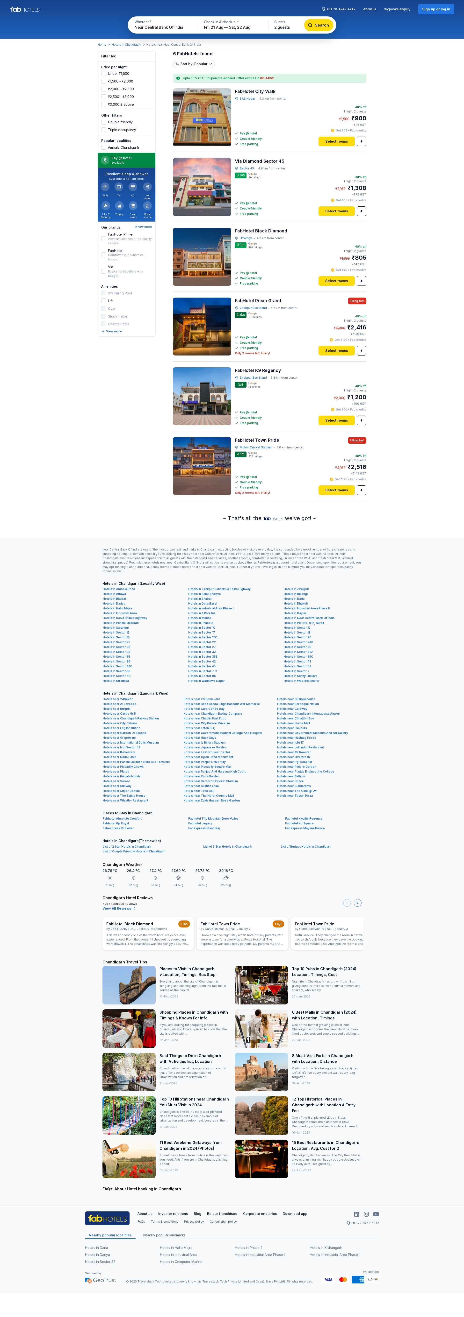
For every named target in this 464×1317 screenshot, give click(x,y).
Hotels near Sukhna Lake (201, 786)
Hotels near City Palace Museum (206, 723)
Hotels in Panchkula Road (121, 623)
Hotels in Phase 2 (200, 623)
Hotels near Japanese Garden (204, 747)
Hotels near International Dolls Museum (131, 742)
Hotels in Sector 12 (297, 627)
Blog (197, 1214)
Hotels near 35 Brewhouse (296, 699)
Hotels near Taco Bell (198, 791)
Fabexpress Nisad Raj (204, 828)
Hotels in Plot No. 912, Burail (304, 623)
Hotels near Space (290, 781)
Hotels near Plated (116, 771)
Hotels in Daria (294, 598)
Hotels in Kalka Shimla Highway (125, 618)
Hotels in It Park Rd (201, 613)
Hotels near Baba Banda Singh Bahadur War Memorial (221, 704)
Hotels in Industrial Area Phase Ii (307, 608)
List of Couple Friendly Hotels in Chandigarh (134, 851)
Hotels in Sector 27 (202, 647)
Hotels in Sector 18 (297, 632)
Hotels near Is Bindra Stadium (204, 742)
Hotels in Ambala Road (119, 589)
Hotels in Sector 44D (117, 666)
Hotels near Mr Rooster (294, 752)
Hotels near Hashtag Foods (296, 737)
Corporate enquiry (397, 9)
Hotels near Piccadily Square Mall (207, 766)
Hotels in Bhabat (114, 598)
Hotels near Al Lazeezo (119, 704)
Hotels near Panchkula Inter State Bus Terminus (136, 762)
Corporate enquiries (260, 1214)
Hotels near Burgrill (116, 709)
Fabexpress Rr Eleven (118, 828)
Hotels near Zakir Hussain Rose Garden (211, 800)
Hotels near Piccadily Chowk (123, 766)
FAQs (141, 1221)
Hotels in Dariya (114, 603)
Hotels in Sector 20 (297, 637)
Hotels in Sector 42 (202, 661)
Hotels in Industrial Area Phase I (210, 608)
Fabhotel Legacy (200, 823)
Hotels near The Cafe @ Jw (297, 791)
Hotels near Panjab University (204, 762)
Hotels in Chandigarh (126, 44)
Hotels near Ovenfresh (293, 757)
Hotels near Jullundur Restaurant (300, 747)
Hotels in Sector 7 (296, 671)
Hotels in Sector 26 (116, 647)
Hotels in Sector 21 (116, 642)
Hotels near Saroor (116, 781)
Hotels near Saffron (291, 776)
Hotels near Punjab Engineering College (305, 771)
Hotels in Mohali (199, 618)
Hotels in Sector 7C (116, 676)
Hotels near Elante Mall (293, 723)
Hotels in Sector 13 (116, 632)
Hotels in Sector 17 (201, 632)
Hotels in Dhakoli (296, 603)
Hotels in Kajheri (295, 613)
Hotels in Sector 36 (116, 661)
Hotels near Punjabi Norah (121, 776)
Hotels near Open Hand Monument (208, 757)
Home (102, 44)
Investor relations (173, 1214)
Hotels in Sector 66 (116, 671)
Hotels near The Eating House (124, 795)
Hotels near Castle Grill (119, 713)
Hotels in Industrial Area (120, 613)
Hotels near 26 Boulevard (201, 699)
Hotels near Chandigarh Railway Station (131, 718)
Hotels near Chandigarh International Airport (308, 713)
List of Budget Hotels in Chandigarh (306, 846)
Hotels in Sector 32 (202, 652)
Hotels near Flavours (292, 728)
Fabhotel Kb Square (299, 823)
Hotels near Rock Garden (201, 776)
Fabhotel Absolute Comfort (122, 818)
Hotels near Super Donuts (121, 791)
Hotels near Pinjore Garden (296, 766)
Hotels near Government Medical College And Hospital (222, 733)
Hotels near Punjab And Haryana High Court (214, 771)
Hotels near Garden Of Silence (124, 733)
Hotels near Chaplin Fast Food (204, 718)
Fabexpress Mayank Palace (305, 828)
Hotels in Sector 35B (203, 656)
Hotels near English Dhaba (121, 728)
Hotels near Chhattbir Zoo (295, 718)
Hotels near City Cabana (120, 723)
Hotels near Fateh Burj (199, 728)
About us (369, 9)
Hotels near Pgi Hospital (294, 762)
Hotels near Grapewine (119, 737)
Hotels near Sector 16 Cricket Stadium (210, 781)
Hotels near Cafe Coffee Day (204, 709)
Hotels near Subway (117, 786)
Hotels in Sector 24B (298, 642)
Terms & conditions (164, 1221)
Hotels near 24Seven (118, 699)
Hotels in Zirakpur (296, 589)
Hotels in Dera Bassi (202, 603)
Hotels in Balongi (296, 594)
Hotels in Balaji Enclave (204, 594)
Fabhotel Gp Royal (116, 823)
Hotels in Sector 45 (202, 666)
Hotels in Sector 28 (297, 647)
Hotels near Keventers (119, 752)
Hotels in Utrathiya (116, 681)
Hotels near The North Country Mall (208, 795)
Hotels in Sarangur (116, 627)
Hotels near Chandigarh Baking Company (212, 713)
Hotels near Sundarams (294, 786)
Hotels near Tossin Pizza (295, 795)
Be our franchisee (222, 1214)
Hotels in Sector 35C (298, 656)
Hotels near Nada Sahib (119, 757)
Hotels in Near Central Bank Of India (309, 618)
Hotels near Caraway (292, 709)
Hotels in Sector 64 (297, 666)
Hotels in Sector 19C (202, 637)
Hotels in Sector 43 (297, 661)
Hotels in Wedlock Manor (301, 681)
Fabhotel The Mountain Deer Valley (213, 818)
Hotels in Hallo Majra (117, 608)
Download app (295, 1214)
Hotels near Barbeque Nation (298, 704)
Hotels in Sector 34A (298, 652)
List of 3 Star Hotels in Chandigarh (227, 846)
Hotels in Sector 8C (202, 676)
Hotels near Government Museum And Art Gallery (312, 733)
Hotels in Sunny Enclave (301, 676)
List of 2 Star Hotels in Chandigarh (127, 846)
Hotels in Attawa (114, 594)
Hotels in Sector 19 (116, 637)
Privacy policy (194, 1221)
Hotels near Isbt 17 (290, 742)
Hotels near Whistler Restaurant (125, 800)
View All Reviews (116, 908)
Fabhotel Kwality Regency (303, 818)
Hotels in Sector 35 (116, 656)
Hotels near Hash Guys (199, 737)
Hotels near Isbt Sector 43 (121, 747)
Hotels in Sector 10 (201, 627)
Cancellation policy (223, 1221)
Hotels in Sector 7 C (202, 671)
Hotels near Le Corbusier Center (206, 752)
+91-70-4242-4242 (340, 9)
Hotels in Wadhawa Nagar (206, 681)
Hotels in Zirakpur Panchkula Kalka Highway (219, 589)
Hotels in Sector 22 (202, 642)
